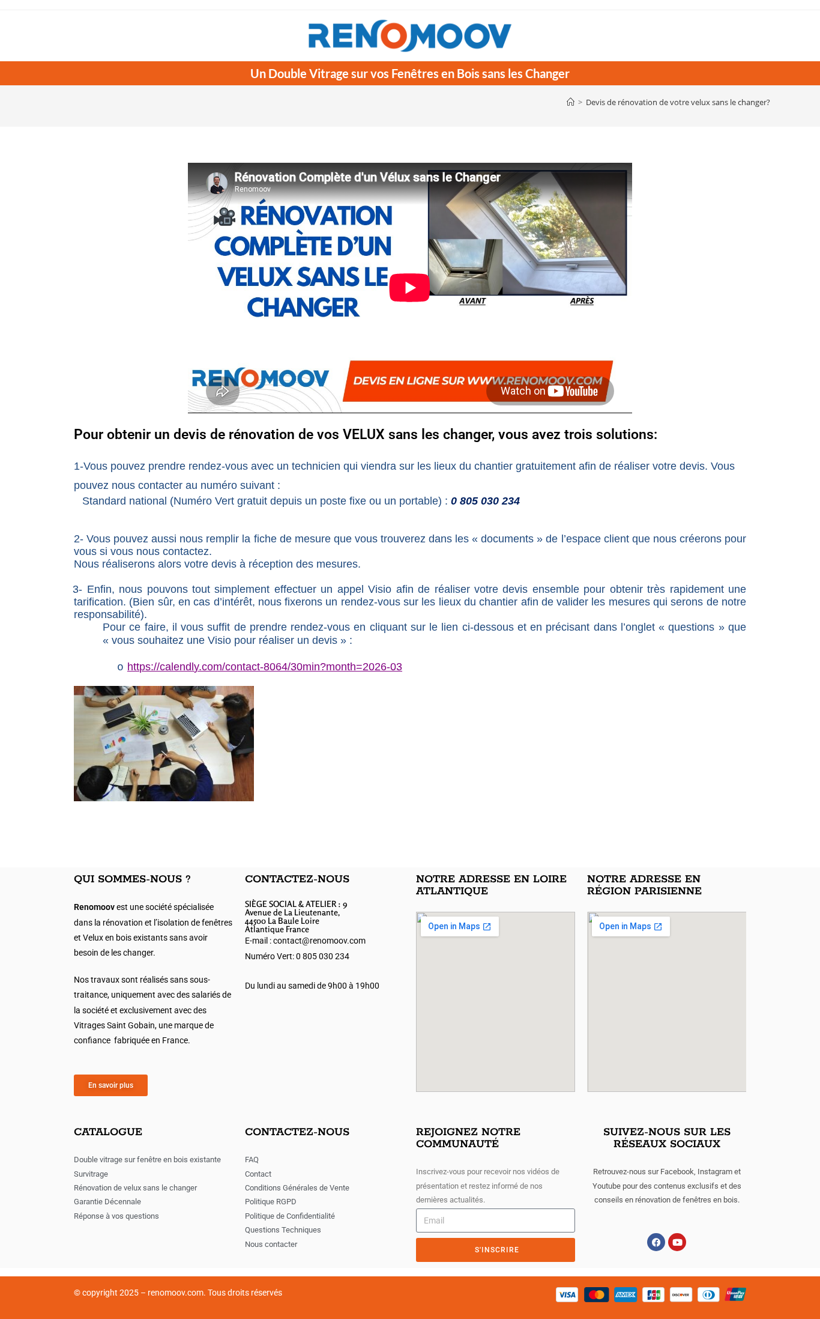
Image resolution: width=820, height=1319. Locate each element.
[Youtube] (677, 1242)
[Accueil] (570, 102)
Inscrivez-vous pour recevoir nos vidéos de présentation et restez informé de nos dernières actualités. (487, 1185)
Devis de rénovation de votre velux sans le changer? (678, 102)
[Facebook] (656, 1242)
